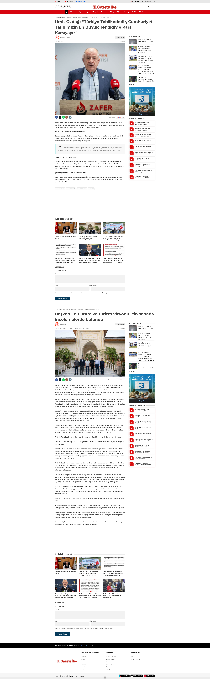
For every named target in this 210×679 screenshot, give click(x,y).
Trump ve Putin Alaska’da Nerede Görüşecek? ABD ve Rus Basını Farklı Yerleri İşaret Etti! (144, 177)
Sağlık (82, 669)
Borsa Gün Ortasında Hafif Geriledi (143, 141)
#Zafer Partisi (82, 188)
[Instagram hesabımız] (61, 6)
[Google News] (120, 117)
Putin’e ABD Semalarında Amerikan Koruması (142, 129)
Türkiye (127, 12)
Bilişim (141, 12)
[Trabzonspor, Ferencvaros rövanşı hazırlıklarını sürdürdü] (133, 81)
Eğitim (119, 12)
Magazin (95, 12)
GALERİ (60, 1)
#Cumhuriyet (60, 188)
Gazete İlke (63, 324)
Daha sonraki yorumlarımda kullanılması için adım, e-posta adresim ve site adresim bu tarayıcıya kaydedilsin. (85, 293)
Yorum (57, 274)
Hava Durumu (110, 662)
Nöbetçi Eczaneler (111, 656)
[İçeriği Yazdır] (70, 117)
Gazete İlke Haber (65, 37)
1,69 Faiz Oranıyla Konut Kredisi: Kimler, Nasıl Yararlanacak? (142, 159)
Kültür (134, 12)
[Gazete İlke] (105, 8)
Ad (56, 285)
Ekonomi (104, 12)
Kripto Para (109, 667)
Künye (133, 656)
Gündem (73, 12)
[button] (67, 12)
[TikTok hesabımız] (67, 6)
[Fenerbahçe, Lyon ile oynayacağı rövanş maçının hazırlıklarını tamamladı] (133, 60)
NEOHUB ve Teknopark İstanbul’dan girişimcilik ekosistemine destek (142, 123)
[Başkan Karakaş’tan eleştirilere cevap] (66, 228)
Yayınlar (108, 669)
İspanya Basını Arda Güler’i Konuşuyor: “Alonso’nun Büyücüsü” (143, 165)
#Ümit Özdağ (71, 188)
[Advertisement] (46, 40)
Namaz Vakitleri (110, 659)
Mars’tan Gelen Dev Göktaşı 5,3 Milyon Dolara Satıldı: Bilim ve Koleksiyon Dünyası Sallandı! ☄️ (144, 153)
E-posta (93, 285)
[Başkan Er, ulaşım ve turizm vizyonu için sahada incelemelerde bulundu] (90, 228)
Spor (88, 12)
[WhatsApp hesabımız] (70, 6)
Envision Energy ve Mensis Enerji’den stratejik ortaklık (143, 135)
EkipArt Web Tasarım (77, 676)
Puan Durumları (110, 664)
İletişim (133, 662)
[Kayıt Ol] (148, 6)
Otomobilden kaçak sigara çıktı (143, 147)
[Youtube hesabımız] (64, 6)
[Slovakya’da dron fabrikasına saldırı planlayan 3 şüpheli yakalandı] (133, 51)
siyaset (92, 188)
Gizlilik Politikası (135, 659)
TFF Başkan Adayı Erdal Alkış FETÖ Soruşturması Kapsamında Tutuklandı (143, 171)
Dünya (112, 12)
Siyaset (81, 12)
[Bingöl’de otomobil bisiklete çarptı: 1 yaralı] (133, 43)
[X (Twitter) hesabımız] (59, 6)
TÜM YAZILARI (120, 37)
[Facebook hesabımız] (56, 6)
